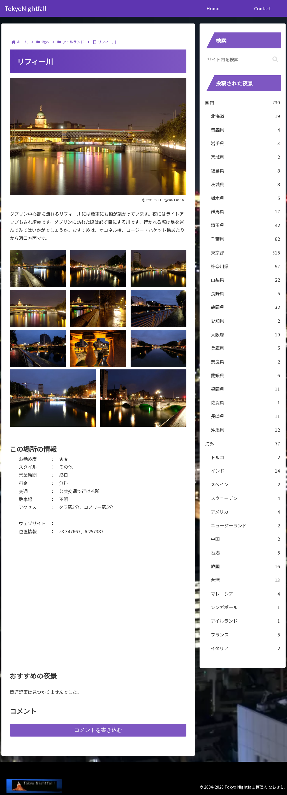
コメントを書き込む (98, 730)
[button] (275, 59)
